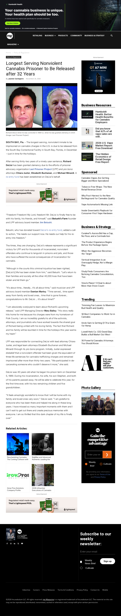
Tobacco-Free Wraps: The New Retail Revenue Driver (96, 188)
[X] (18, 544)
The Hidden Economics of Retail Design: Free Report (103, 158)
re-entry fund (12, 177)
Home (8, 52)
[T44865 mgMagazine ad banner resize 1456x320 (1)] (41, 195)
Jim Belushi (46, 222)
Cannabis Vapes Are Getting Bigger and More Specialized (95, 179)
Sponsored (89, 172)
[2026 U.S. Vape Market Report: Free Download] (87, 146)
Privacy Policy (99, 477)
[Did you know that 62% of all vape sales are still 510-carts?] (87, 131)
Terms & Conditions (66, 590)
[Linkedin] (14, 544)
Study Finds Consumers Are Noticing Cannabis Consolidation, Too (97, 274)
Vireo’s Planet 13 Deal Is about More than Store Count (96, 284)
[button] (111, 35)
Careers (36, 590)
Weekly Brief (92, 464)
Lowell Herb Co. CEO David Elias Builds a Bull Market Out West (96, 333)
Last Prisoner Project (41, 169)
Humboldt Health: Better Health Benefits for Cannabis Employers (104, 117)
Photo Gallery (91, 388)
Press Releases (48, 590)
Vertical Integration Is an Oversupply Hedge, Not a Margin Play (96, 262)
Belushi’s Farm (60, 218)
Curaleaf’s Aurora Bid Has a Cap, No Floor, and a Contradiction (97, 234)
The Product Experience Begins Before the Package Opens (96, 243)
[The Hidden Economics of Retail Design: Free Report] (87, 157)
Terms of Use (105, 474)
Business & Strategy (94, 35)
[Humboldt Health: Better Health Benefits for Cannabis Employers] (87, 114)
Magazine (12, 44)
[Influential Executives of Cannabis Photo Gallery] (98, 403)
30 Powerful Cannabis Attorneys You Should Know (97, 342)
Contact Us (95, 590)
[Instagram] (11, 544)
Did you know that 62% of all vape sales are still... (103, 132)
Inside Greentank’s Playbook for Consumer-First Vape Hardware (96, 212)
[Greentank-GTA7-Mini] (98, 93)
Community (76, 35)
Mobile (105, 590)
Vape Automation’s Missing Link (97, 204)
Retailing (37, 35)
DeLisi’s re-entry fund (51, 230)
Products (63, 35)
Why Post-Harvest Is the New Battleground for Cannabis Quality (98, 197)
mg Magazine (48, 599)
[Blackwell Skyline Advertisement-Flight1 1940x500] (60, 15)
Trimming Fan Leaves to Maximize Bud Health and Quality (98, 306)
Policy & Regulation (13, 57)
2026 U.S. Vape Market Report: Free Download (104, 145)
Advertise (26, 590)
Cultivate (107, 464)
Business (49, 35)
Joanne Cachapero (16, 79)
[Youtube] (22, 544)
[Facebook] (7, 544)
